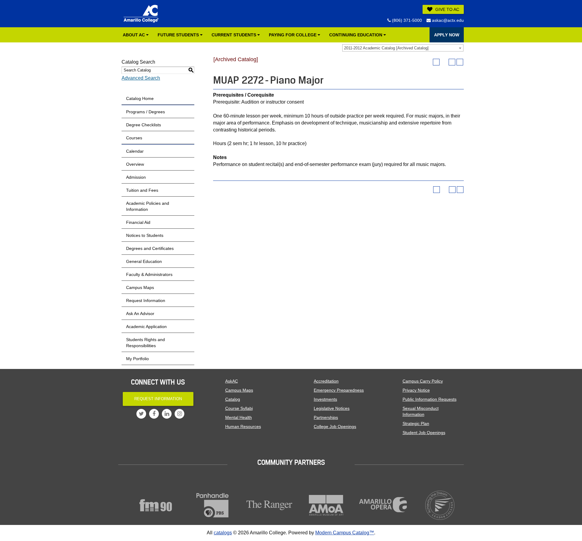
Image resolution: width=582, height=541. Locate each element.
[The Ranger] (269, 505)
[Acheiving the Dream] (440, 505)
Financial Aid (138, 222)
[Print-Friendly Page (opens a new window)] (452, 62)
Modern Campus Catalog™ (344, 532)
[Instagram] (179, 414)
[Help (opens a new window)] (460, 62)
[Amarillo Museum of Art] (326, 505)
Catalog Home (140, 98)
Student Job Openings (424, 432)
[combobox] (402, 47)
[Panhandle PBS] (213, 505)
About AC (134, 34)
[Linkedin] (167, 414)
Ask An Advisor (140, 313)
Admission (136, 177)
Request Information (145, 300)
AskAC (231, 381)
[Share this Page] (444, 62)
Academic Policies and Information (147, 206)
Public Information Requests (430, 399)
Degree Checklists (143, 124)
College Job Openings (335, 426)
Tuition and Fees (142, 190)
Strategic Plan (416, 423)
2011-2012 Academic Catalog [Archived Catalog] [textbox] (386, 48)
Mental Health (238, 417)
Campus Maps (140, 287)
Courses (134, 137)
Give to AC (446, 9)
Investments (325, 399)
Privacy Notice (416, 390)
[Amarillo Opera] (383, 504)
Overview (135, 164)
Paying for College (293, 34)
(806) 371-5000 (406, 20)
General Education (144, 261)
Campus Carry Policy (423, 381)
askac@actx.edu (447, 20)
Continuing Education (356, 34)
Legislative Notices (332, 408)
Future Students (179, 34)
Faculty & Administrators (149, 274)
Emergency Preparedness (339, 390)
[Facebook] (154, 414)
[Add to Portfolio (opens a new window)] (436, 62)
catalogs (223, 532)
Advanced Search (141, 78)
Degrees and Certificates (150, 248)
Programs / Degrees (145, 111)
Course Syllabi (239, 408)
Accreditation (326, 381)
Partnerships (326, 417)
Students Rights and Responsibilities (145, 342)
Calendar (135, 151)
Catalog (232, 399)
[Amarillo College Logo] (141, 13)
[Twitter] (141, 414)
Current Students (234, 34)
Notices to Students (144, 235)
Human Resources (243, 426)
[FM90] (156, 505)
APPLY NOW (446, 34)
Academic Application (146, 326)
